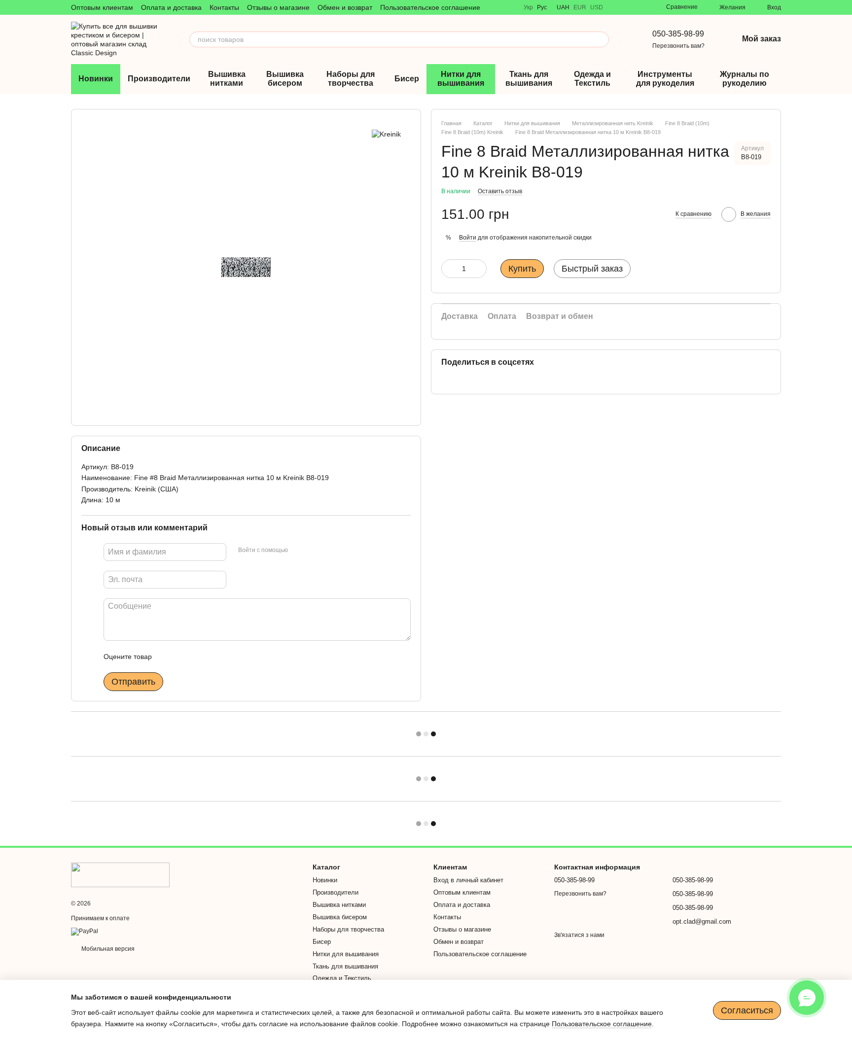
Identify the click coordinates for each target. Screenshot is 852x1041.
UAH (563, 7)
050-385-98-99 (678, 34)
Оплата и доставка (171, 7)
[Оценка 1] (168, 656)
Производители (159, 78)
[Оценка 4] (215, 656)
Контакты (224, 7)
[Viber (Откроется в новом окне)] (617, 7)
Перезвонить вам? (678, 45)
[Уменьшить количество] (449, 269)
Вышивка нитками (227, 78)
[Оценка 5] (231, 656)
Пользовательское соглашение (430, 7)
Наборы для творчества (350, 78)
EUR (579, 7)
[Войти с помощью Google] (314, 550)
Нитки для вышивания (460, 78)
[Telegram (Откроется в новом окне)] (629, 7)
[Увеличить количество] (479, 269)
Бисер (406, 78)
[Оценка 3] (200, 656)
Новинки (95, 78)
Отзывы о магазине (278, 7)
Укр (528, 7)
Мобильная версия (107, 948)
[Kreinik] (386, 134)
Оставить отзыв (500, 191)
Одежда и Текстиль (592, 78)
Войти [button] (467, 237)
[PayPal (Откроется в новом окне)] (84, 931)
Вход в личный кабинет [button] (468, 880)
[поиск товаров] (601, 39)
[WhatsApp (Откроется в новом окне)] (640, 7)
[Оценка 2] (184, 656)
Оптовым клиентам (102, 7)
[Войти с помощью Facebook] (299, 550)
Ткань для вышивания (528, 78)
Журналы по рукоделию (744, 78)
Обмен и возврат (345, 7)
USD (596, 7)
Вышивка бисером (285, 78)
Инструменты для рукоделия (665, 78)
